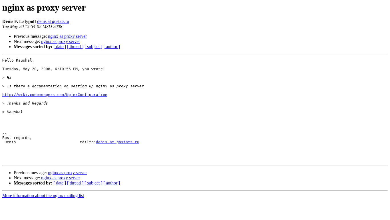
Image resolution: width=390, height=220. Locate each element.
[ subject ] (93, 46)
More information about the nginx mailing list (43, 195)
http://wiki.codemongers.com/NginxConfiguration (54, 95)
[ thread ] (75, 46)
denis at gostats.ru (53, 21)
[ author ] (111, 46)
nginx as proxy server (67, 36)
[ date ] (59, 46)
